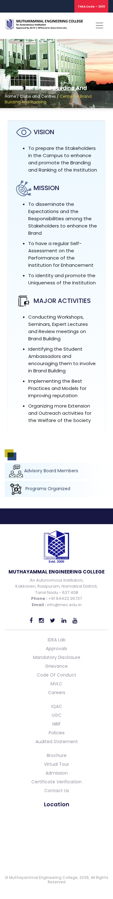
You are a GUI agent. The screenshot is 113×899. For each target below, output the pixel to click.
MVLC (56, 684)
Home (10, 96)
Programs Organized (47, 488)
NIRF (56, 724)
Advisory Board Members (51, 471)
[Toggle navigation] (99, 25)
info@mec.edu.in (64, 605)
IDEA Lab (57, 640)
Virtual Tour (56, 764)
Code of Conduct (56, 675)
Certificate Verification (56, 782)
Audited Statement (56, 741)
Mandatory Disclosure (56, 657)
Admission (57, 773)
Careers (56, 692)
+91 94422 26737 (64, 598)
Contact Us (56, 790)
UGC (57, 715)
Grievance (56, 666)
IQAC (56, 706)
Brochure (57, 755)
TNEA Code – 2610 (91, 6)
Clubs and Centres (38, 96)
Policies (57, 733)
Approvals (56, 648)
